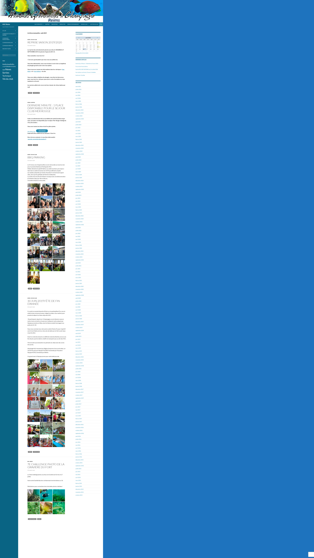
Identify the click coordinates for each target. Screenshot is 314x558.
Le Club (4, 30)
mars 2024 (78, 171)
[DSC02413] (59, 440)
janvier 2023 (79, 213)
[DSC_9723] (59, 403)
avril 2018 (78, 377)
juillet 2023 (78, 195)
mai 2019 (78, 342)
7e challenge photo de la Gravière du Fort (45, 466)
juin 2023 (78, 198)
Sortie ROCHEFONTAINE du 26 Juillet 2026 (87, 69)
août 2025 (78, 121)
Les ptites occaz (94, 24)
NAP (3, 70)
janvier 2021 (79, 283)
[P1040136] (33, 239)
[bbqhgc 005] (33, 202)
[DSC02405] (33, 428)
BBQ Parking (36, 157)
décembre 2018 (79, 357)
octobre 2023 (79, 186)
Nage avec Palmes (6, 48)
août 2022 (78, 227)
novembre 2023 (80, 183)
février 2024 (79, 174)
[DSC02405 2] (59, 415)
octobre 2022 (79, 221)
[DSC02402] (46, 415)
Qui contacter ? (38, 24)
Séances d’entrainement (73, 24)
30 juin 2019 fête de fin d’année (43, 302)
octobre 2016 (79, 430)
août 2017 (78, 401)
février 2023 (79, 210)
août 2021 (78, 263)
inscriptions (37, 71)
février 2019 (79, 351)
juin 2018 (78, 371)
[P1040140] (33, 252)
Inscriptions (55, 24)
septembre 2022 (80, 224)
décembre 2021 (79, 251)
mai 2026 (78, 95)
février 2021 (79, 280)
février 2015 (79, 483)
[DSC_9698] (46, 365)
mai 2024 (78, 166)
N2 (13, 66)
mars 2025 (78, 136)
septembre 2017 (80, 398)
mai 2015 (78, 474)
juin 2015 (78, 471)
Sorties (33, 102)
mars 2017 (78, 415)
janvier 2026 (79, 107)
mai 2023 (78, 201)
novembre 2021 (80, 254)
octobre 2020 (79, 292)
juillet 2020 (78, 301)
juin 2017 (78, 407)
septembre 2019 (80, 330)
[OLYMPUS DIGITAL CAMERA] (33, 495)
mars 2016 (78, 451)
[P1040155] (59, 265)
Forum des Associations (82, 66)
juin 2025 (78, 127)
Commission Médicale (7, 45)
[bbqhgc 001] (46, 189)
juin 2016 (78, 442)
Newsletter (62, 24)
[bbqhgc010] (46, 227)
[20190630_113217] (33, 365)
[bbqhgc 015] (33, 214)
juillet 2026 (78, 89)
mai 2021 (78, 271)
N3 (15, 66)
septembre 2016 (80, 433)
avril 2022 (78, 239)
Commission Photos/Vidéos (5, 39)
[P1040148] (59, 252)
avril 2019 (78, 345)
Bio (28, 461)
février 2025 (79, 139)
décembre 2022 (79, 215)
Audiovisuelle (32, 519)
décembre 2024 (79, 145)
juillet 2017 (78, 404)
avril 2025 (78, 133)
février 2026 (79, 104)
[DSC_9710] (46, 390)
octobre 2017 (79, 395)
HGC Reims (6, 24)
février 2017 (79, 418)
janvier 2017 (79, 421)
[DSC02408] (59, 428)
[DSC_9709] (33, 390)
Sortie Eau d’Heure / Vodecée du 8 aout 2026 (87, 63)
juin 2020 (78, 304)
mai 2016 (78, 445)
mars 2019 (78, 348)
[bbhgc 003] (33, 189)
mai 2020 (78, 307)
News (28, 39)
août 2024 (78, 157)
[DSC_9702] (59, 365)
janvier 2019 (79, 354)
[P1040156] (33, 277)
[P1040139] (59, 239)
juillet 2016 (78, 439)
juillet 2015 (78, 468)
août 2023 (78, 192)
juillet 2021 (78, 265)
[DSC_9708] (59, 378)
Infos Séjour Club (31, 131)
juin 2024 (78, 163)
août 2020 (78, 298)
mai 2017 (78, 410)
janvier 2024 (79, 177)
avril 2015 (78, 477)
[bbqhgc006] (33, 227)
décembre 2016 (79, 424)
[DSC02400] (33, 415)
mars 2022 (78, 242)
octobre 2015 (79, 462)
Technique (6, 76)
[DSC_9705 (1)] (33, 378)
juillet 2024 (78, 160)
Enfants (8, 66)
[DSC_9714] (59, 390)
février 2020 (79, 315)
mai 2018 (78, 374)
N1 (11, 66)
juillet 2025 (78, 124)
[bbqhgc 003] (59, 189)
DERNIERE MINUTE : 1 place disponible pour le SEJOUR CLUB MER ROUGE (46, 108)
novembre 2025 (80, 113)
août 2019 (78, 333)
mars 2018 (78, 380)
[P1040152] (46, 265)
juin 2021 (78, 268)
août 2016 (78, 436)
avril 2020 (78, 310)
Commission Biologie (7, 42)
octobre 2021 (79, 257)
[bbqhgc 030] (59, 214)
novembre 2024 (80, 148)
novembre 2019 (80, 324)
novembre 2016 (80, 427)
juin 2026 (78, 92)
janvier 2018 (79, 386)
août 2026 (78, 86)
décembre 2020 (79, 286)
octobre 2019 (79, 327)
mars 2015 (78, 480)
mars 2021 (78, 277)
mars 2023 (78, 207)
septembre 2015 (80, 465)
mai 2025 (78, 130)
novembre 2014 (80, 492)
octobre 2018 (79, 362)
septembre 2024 (80, 154)
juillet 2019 (78, 336)
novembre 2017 (80, 392)
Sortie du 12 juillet (80, 75)
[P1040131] (59, 227)
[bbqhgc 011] (46, 202)
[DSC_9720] (46, 403)
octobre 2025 (79, 116)
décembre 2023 (79, 180)
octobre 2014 (79, 495)
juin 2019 (78, 339)
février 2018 (79, 383)
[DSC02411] (46, 440)
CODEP (4, 66)
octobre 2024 (79, 151)
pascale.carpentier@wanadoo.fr (37, 139)
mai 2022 (78, 236)
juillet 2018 (78, 368)
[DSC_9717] (33, 403)
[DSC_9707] (46, 378)
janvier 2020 (79, 318)
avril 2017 (78, 412)
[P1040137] (46, 239)
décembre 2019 (79, 321)
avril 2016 (78, 448)
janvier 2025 (79, 142)
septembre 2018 (80, 365)
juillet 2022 (78, 230)
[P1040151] (33, 265)
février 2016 (79, 454)
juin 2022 (78, 233)
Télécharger (42, 130)
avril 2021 (78, 274)
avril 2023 (78, 204)
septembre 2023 (80, 189)
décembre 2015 (79, 459)
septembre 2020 (80, 295)
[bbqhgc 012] (59, 202)
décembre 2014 (79, 489)
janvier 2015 (79, 486)
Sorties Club (84, 24)
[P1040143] (46, 252)
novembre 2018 (80, 360)
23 (98, 47)
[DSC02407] (46, 428)
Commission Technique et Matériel (8, 34)
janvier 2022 (79, 248)
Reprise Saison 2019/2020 (44, 42)
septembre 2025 (80, 118)
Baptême (47, 24)
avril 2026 (78, 98)
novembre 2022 (80, 218)
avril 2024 (78, 168)
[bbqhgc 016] (46, 214)
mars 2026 (78, 101)
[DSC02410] (33, 440)
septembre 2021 (80, 260)
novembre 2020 (80, 289)
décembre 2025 (79, 110)
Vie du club (34, 39)
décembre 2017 (79, 389)
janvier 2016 (79, 457)
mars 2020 (78, 313)
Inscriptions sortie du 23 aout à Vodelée (86, 72)
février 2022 (79, 245)
